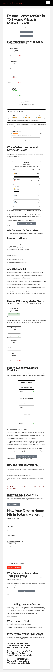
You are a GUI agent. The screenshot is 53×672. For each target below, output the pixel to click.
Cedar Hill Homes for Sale (18, 658)
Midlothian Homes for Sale (18, 663)
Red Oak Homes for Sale (17, 647)
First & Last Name (10, 525)
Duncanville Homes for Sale (18, 645)
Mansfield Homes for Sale (18, 661)
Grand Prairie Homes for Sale (19, 655)
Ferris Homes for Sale (16, 653)
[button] (48, 2)
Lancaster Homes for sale (17, 643)
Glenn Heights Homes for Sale (19, 651)
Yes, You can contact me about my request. (15, 563)
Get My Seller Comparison (14, 567)
